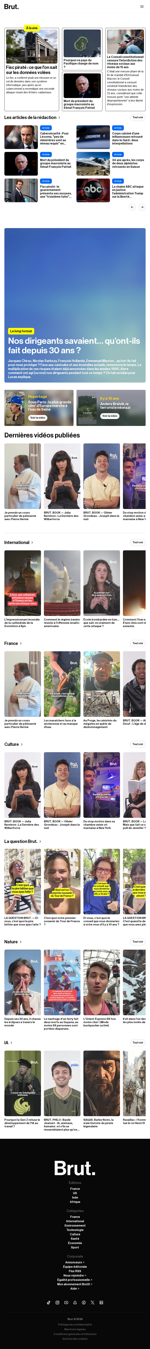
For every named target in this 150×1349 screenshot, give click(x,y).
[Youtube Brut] (66, 1302)
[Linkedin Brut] (101, 1302)
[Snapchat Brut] (75, 1302)
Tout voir (137, 117)
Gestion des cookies (75, 1339)
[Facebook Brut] (83, 1302)
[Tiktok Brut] (48, 1302)
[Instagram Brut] (57, 1302)
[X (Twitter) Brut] (92, 1302)
